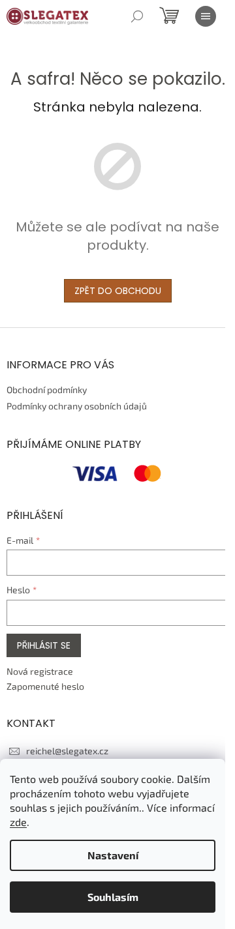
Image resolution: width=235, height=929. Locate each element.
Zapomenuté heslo (45, 686)
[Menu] (206, 16)
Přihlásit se (43, 645)
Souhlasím (112, 897)
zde (18, 822)
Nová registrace (40, 671)
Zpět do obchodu (117, 290)
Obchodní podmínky (47, 389)
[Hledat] (137, 16)
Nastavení (112, 855)
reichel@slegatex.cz (67, 750)
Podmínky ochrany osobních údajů (77, 405)
